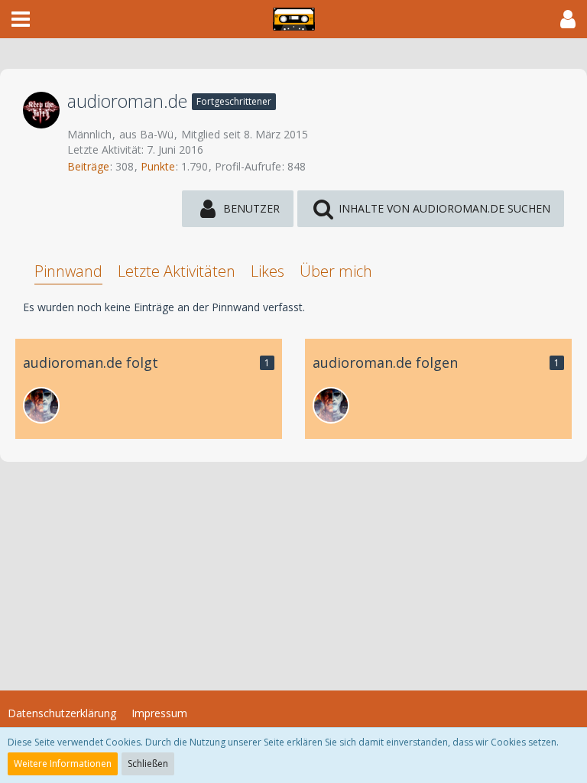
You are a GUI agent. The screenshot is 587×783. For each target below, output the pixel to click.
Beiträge (88, 166)
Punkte (158, 166)
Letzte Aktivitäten (176, 271)
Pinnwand (68, 271)
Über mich (336, 271)
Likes (267, 271)
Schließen (148, 763)
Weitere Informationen (63, 763)
